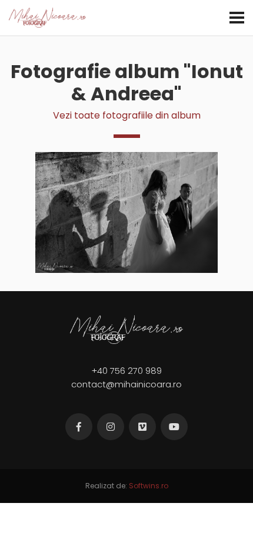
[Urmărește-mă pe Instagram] (110, 426)
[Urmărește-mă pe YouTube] (174, 426)
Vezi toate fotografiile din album (127, 115)
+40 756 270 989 (126, 370)
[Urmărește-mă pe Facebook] (78, 426)
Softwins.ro (148, 486)
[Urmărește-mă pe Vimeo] (142, 426)
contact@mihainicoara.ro (126, 384)
